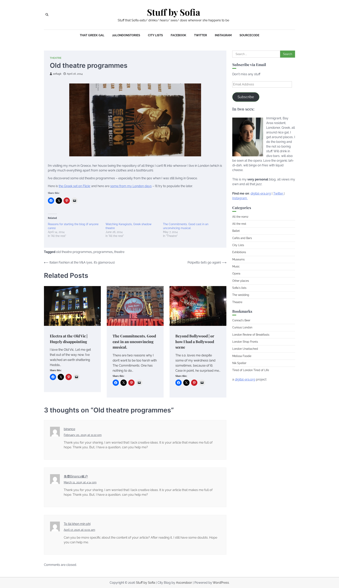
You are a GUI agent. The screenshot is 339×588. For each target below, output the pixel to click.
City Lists (155, 35)
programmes (103, 252)
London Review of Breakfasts (250, 334)
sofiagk (57, 73)
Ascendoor (184, 582)
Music (236, 266)
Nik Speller (239, 363)
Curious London (242, 327)
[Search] (47, 15)
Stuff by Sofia (173, 12)
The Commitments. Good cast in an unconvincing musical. (134, 341)
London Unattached (245, 348)
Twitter (200, 35)
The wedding (240, 294)
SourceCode (249, 35)
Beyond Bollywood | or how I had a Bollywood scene (194, 341)
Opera (236, 273)
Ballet (236, 230)
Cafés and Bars (242, 238)
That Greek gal (92, 35)
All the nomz (240, 216)
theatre (119, 252)
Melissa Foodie (241, 356)
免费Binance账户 (76, 476)
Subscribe (246, 97)
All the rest (239, 223)
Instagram (223, 35)
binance (69, 429)
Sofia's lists (239, 287)
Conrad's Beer (241, 320)
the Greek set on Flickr (74, 186)
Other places (240, 280)
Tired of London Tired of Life (250, 370)
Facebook (178, 35)
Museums (238, 259)
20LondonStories (126, 35)
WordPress (221, 582)
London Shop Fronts (245, 341)
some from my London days (131, 186)
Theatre (55, 57)
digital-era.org (261, 193)
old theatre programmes (74, 252)
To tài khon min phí (77, 524)
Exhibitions (239, 252)
